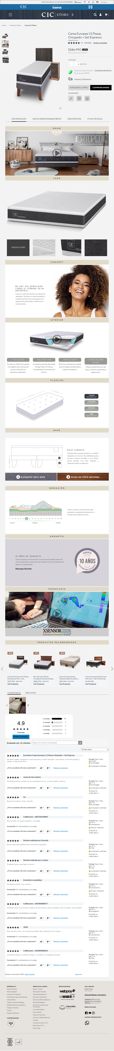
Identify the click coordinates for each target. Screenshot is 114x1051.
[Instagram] (93, 1012)
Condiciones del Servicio (103, 70)
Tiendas (9, 1010)
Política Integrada (12, 992)
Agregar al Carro (79, 88)
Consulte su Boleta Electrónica (41, 1017)
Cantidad (72, 60)
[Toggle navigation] (10, 14)
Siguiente (79, 974)
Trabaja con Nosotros (13, 1008)
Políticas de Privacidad (39, 992)
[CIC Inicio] (55, 14)
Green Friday (36, 1028)
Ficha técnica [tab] (94, 119)
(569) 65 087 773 (96, 1003)
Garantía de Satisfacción (40, 994)
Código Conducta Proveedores (15, 1002)
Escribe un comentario (100, 43)
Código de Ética (11, 1000)
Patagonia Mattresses (13, 1013)
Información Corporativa (14, 994)
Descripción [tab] (74, 119)
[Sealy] (90, 7)
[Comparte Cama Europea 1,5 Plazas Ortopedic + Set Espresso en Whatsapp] (88, 98)
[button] (100, 15)
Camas (4, 25)
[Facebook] (86, 1012)
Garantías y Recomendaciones (41, 1000)
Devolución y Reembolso (40, 997)
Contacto (35, 1020)
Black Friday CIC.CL (38, 1025)
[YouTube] (90, 1012)
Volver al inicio (30, 974)
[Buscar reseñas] (80, 743)
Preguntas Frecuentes (39, 1015)
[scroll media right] (28, 705)
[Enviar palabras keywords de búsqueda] (95, 15)
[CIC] (23, 7)
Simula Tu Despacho (82, 79)
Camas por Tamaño (15, 25)
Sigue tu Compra (37, 989)
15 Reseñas (87, 43)
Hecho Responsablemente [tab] (47, 119)
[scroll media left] (7, 705)
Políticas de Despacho (39, 1002)
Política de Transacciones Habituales (17, 997)
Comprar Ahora (101, 88)
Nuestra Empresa (12, 989)
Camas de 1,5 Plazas (30, 25)
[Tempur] (57, 7)
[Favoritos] (60, 108)
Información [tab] (19, 119)
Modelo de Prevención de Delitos (16, 1005)
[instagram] (80, 98)
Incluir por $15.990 (82, 73)
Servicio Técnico (37, 1012)
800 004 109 (88, 991)
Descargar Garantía (23, 569)
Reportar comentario (60, 768)
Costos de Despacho (38, 1009)
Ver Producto (12, 684)
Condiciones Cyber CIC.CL (40, 1023)
